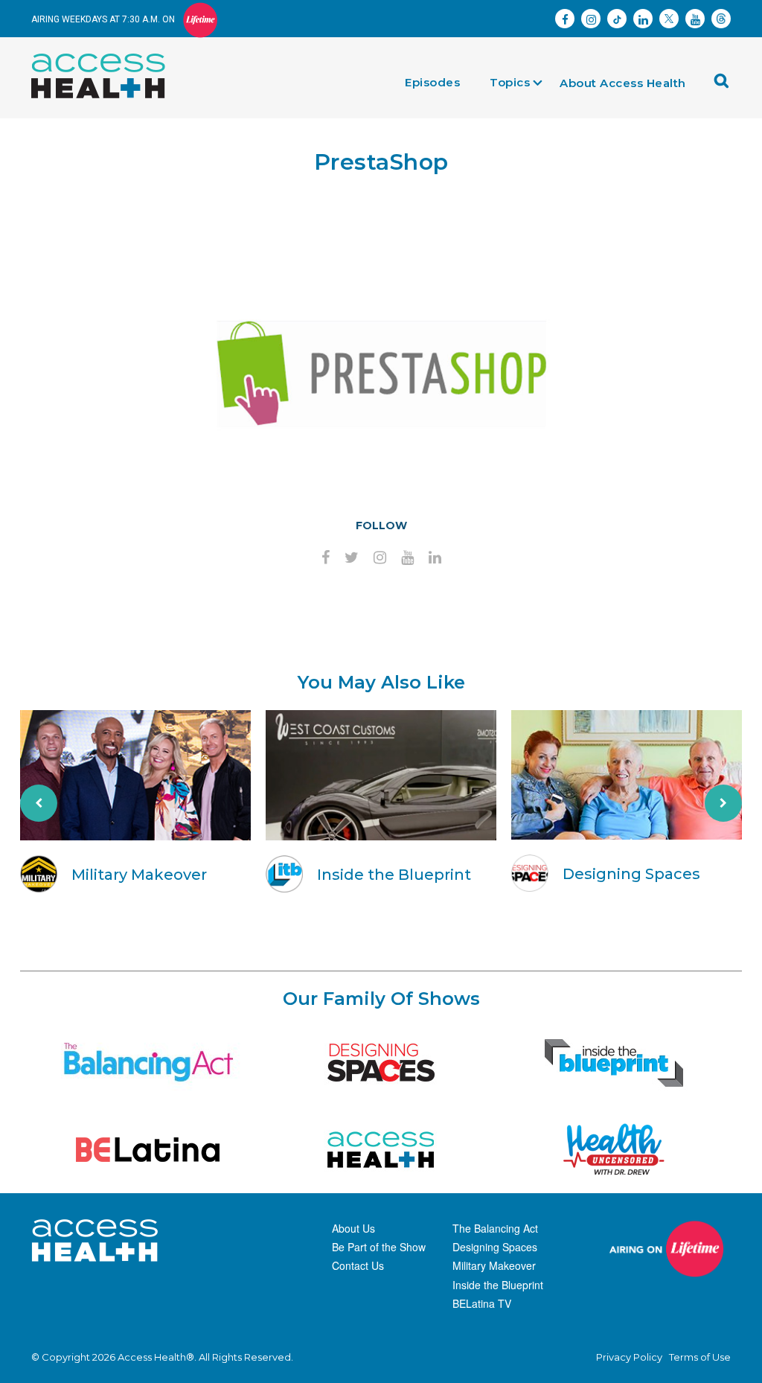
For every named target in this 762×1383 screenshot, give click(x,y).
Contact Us (358, 1265)
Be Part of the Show (379, 1246)
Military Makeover (494, 1265)
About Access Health (623, 83)
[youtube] (407, 558)
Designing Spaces (494, 1246)
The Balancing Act (495, 1228)
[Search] (725, 86)
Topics (510, 82)
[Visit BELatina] (148, 1149)
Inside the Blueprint (497, 1284)
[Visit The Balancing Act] (148, 1062)
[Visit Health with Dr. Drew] (614, 1149)
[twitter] (352, 558)
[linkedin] (435, 558)
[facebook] (325, 558)
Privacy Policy (629, 1357)
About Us (353, 1228)
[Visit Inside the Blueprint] (614, 1062)
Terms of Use (700, 1357)
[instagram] (380, 558)
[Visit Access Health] (381, 1149)
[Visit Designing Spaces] (381, 1062)
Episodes (432, 82)
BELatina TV (481, 1303)
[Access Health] (105, 57)
